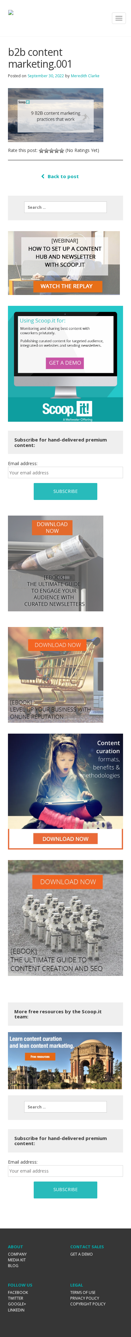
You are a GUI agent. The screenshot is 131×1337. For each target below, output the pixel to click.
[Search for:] (65, 207)
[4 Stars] (56, 150)
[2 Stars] (46, 150)
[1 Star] (41, 150)
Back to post (63, 176)
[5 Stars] (61, 150)
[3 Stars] (51, 150)
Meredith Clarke (85, 76)
